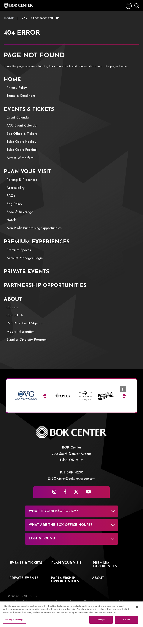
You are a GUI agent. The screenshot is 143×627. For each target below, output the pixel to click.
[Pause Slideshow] (123, 389)
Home (9, 18)
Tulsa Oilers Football (22, 150)
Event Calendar (18, 117)
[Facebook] (65, 491)
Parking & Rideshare (22, 180)
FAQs (11, 196)
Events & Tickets (29, 109)
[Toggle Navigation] (128, 6)
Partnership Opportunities (45, 285)
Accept (101, 620)
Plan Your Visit (27, 171)
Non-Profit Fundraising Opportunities (34, 228)
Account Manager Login (25, 258)
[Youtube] (88, 491)
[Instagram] (54, 491)
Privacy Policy (17, 88)
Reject (126, 620)
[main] (71, 190)
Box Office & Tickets (22, 134)
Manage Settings (14, 620)
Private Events (26, 271)
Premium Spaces (19, 250)
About (13, 299)
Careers (12, 307)
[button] (44, 395)
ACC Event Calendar (22, 125)
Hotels (11, 220)
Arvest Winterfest (20, 158)
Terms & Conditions (21, 96)
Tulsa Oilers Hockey (21, 142)
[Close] (137, 607)
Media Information (20, 332)
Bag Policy (14, 204)
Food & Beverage (20, 212)
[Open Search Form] (136, 5)
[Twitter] (76, 491)
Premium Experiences (36, 242)
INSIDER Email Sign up (24, 323)
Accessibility (16, 188)
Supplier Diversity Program (27, 340)
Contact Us (15, 315)
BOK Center (19, 5)
